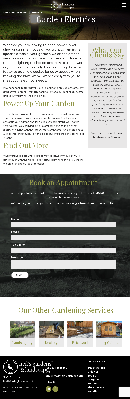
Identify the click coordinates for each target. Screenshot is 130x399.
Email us (37, 12)
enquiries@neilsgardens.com (64, 375)
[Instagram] (49, 389)
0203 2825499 (18, 12)
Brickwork (80, 342)
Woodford (94, 391)
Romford (93, 383)
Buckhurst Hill (96, 367)
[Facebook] (55, 389)
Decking (51, 342)
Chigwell (93, 371)
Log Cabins (109, 342)
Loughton (94, 379)
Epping (92, 375)
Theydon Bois (96, 387)
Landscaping (22, 342)
